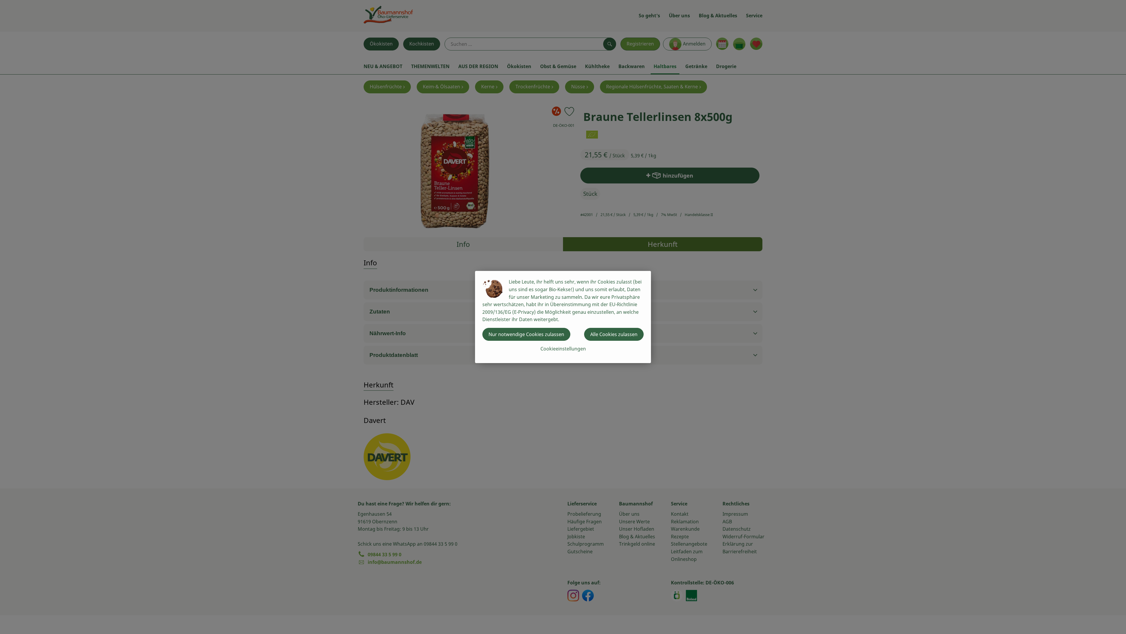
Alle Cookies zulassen (613, 334)
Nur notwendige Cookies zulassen (526, 334)
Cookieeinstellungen (563, 348)
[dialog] (563, 317)
